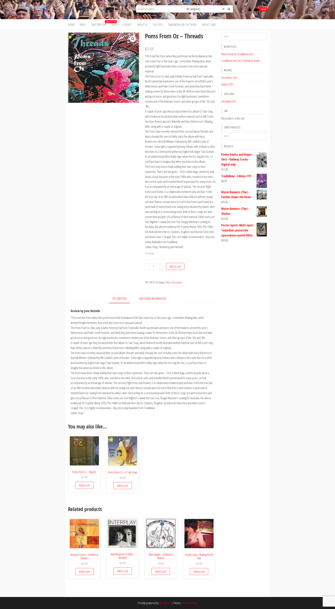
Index (82, 24)
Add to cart (175, 266)
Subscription (100, 24)
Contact (127, 24)
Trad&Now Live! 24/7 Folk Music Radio (240, 61)
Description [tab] (119, 298)
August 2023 (227, 84)
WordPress (165, 603)
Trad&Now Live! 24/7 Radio (182, 24)
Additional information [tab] (152, 298)
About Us (142, 24)
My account (209, 24)
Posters (158, 24)
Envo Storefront (189, 603)
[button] (133, 39)
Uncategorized (228, 101)
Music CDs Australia (174, 282)
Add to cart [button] (84, 485)
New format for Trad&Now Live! (237, 54)
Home (71, 24)
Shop (114, 24)
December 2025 (229, 77)
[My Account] (250, 9)
